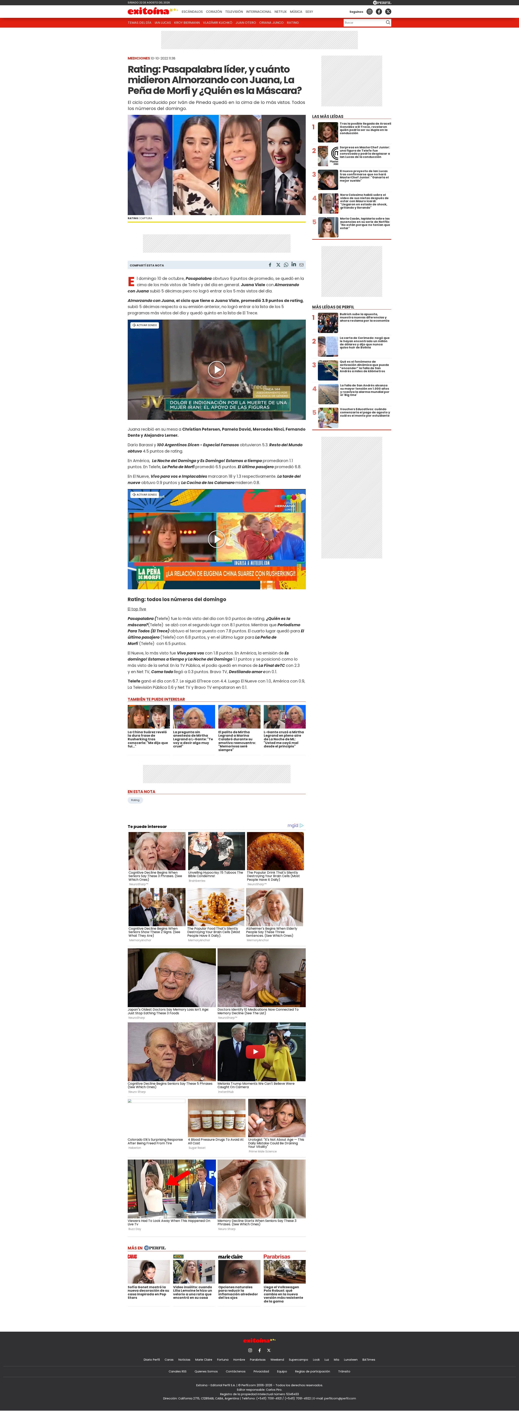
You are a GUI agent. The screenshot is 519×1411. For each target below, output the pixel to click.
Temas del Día (139, 22)
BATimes (368, 1360)
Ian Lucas (163, 22)
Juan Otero (246, 22)
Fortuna (222, 1360)
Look (316, 1360)
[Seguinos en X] (388, 12)
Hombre (239, 1360)
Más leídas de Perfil (333, 307)
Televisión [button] (234, 11)
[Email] (301, 265)
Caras (169, 1360)
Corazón (214, 11)
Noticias (184, 1360)
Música (296, 11)
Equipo (282, 1371)
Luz (327, 1360)
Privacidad (261, 1371)
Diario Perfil (152, 1360)
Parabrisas (258, 1360)
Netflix (281, 11)
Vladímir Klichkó (217, 22)
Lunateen (351, 1360)
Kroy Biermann (187, 22)
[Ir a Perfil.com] (382, 3)
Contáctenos (236, 1371)
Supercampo (298, 1360)
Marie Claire (203, 1360)
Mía (336, 1360)
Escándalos (192, 11)
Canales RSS (178, 1371)
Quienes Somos (206, 1371)
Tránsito (344, 1371)
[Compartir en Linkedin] (294, 265)
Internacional (258, 11)
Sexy (309, 11)
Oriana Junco (271, 22)
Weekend (277, 1360)
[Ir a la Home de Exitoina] (153, 11)
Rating (293, 22)
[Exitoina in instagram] (370, 12)
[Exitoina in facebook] (379, 12)
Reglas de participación (312, 1371)
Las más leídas (327, 116)
